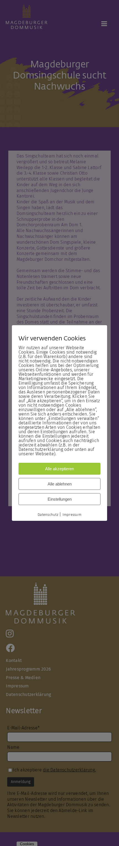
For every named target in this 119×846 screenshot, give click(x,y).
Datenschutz (48, 515)
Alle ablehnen (60, 484)
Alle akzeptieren (59, 468)
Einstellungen (60, 499)
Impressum (72, 515)
